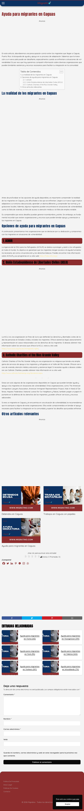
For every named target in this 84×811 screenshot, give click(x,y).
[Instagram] (24, 563)
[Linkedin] (12, 563)
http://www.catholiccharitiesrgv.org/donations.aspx (22, 373)
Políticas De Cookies (10, 788)
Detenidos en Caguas (12, 514)
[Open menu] (3, 3)
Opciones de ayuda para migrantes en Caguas (40, 77)
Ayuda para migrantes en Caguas (18, 546)
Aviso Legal (7, 785)
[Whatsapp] (28, 563)
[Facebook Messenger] (20, 563)
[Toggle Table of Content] (60, 71)
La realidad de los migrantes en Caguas (37, 75)
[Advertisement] (42, 37)
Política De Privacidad (11, 781)
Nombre (7, 719)
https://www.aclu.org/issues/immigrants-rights (20, 349)
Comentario (9, 694)
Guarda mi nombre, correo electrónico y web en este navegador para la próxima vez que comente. (40, 754)
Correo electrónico (12, 729)
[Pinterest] (16, 563)
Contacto (6, 792)
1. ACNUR (28, 80)
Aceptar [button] (67, 804)
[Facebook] (4, 563)
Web (5, 739)
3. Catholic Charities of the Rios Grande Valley (41, 85)
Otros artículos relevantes (32, 87)
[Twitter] (8, 563)
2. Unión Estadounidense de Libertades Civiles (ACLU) (44, 82)
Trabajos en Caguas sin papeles (59, 514)
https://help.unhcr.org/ (48, 256)
